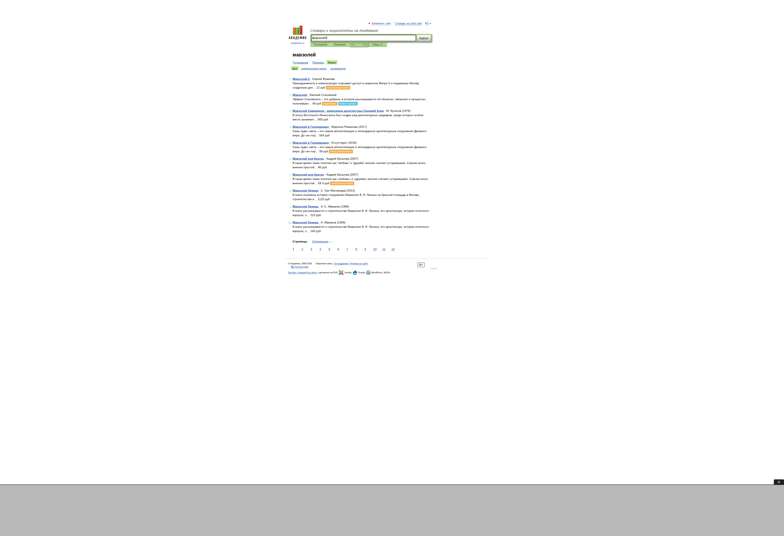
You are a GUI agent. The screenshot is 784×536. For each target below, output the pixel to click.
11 (383, 249)
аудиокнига (329, 103)
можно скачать (348, 103)
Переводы (340, 44)
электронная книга (338, 87)
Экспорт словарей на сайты (302, 272)
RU (427, 23)
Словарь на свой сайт (408, 23)
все (295, 68)
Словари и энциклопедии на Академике (344, 31)
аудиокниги (338, 68)
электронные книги (313, 68)
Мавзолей (300, 94)
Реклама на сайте (359, 263)
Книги (358, 44)
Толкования (320, 44)
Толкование (300, 62)
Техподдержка (341, 263)
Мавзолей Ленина (305, 190)
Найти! (423, 38)
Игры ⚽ (378, 44)
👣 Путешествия (299, 267)
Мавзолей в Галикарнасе (311, 126)
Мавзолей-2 (301, 79)
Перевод (318, 62)
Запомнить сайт (381, 23)
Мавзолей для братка (308, 158)
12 (393, 249)
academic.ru (297, 43)
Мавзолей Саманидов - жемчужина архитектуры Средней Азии (338, 110)
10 (375, 249)
